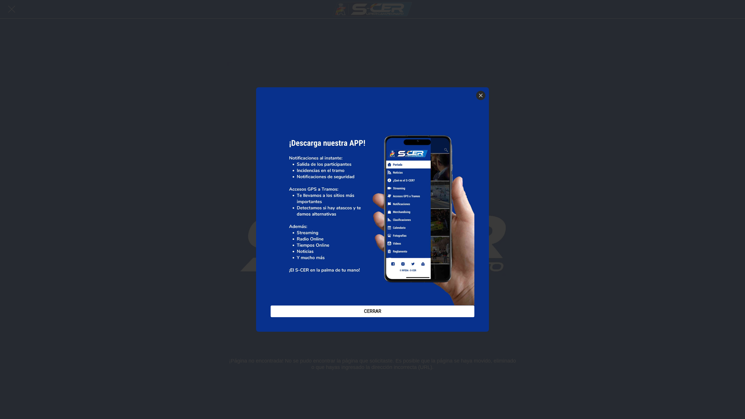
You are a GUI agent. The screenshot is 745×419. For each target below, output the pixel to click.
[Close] (480, 95)
